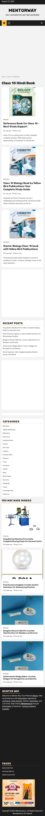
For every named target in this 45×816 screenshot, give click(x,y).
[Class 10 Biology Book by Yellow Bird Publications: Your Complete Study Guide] (22, 161)
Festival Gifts (7, 455)
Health (5, 469)
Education (6, 179)
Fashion (6, 451)
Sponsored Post (7, 768)
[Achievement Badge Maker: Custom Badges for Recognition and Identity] (22, 656)
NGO (4, 473)
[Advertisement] (22, 49)
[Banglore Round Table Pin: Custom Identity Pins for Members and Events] (22, 610)
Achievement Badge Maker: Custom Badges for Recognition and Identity (20, 677)
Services (6, 480)
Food (4, 462)
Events (5, 444)
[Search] (41, 23)
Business (6, 119)
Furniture (6, 466)
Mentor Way (17, 131)
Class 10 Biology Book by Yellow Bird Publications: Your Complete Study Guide (22, 186)
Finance (5, 458)
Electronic (6, 437)
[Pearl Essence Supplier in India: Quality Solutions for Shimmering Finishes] (22, 564)
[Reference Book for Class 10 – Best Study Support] (22, 101)
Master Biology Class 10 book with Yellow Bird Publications (20, 248)
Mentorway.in (26, 704)
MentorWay (22, 10)
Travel (5, 487)
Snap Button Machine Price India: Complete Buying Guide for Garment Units (22, 540)
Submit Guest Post (8, 775)
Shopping (6, 483)
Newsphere (17, 813)
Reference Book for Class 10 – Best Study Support (21, 125)
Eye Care (6, 448)
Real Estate (7, 476)
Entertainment (8, 440)
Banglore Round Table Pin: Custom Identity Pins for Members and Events (20, 632)
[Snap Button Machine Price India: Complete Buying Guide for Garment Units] (22, 518)
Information (22, 698)
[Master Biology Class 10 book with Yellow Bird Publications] (22, 224)
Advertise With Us (8, 771)
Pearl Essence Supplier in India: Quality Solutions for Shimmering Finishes (21, 586)
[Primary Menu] (10, 23)
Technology (33, 701)
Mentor (35, 696)
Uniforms (6, 494)
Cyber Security (16, 701)
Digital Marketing (9, 430)
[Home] (4, 23)
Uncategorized (8, 491)
